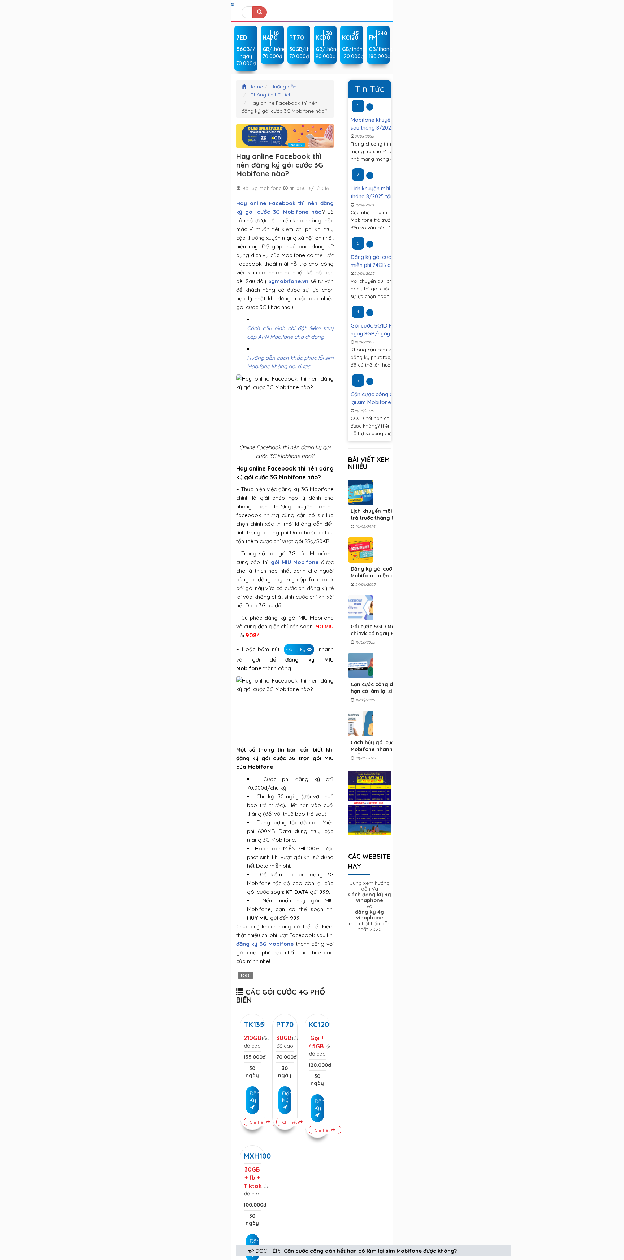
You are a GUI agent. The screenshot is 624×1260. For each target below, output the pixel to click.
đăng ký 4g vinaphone (369, 915)
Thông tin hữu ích (271, 94)
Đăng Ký (254, 1097)
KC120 (319, 1024)
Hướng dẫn (283, 86)
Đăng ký (296, 649)
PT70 (285, 1024)
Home (255, 86)
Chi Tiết (258, 1122)
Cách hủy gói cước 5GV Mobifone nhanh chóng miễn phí (380, 749)
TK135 (254, 1024)
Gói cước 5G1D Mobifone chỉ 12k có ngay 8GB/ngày (384, 630)
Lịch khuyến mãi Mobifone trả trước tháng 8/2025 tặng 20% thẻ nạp (384, 518)
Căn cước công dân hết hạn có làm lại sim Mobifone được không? (370, 1250)
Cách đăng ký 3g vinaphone (369, 897)
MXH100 (257, 1155)
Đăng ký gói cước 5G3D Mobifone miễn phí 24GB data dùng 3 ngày (382, 576)
